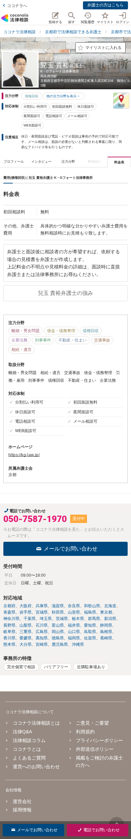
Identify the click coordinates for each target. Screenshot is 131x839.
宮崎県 (42, 644)
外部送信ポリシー (95, 749)
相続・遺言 (21, 349)
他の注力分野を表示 (61, 96)
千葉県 (30, 618)
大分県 (25, 644)
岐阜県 (9, 631)
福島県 (90, 612)
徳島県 (58, 638)
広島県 (42, 631)
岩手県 (25, 612)
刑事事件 (43, 340)
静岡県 (106, 625)
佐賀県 (90, 638)
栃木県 (78, 618)
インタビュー (41, 161)
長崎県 (106, 638)
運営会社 (22, 801)
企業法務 (19, 340)
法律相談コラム (29, 740)
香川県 (9, 638)
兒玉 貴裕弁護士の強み (65, 293)
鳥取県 (90, 631)
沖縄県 (78, 644)
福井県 (74, 625)
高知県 (42, 638)
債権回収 (31, 96)
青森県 (9, 612)
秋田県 (58, 612)
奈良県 (74, 606)
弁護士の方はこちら (105, 5)
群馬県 (94, 618)
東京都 (106, 612)
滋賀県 (58, 606)
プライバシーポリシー (99, 740)
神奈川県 (11, 618)
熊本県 (9, 644)
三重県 (25, 631)
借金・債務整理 (61, 330)
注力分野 (68, 161)
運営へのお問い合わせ (36, 766)
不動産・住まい (72, 340)
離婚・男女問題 (25, 330)
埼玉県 (46, 618)
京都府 (9, 606)
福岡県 (74, 638)
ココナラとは (27, 749)
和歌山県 (92, 606)
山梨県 (25, 625)
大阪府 (25, 606)
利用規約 (85, 731)
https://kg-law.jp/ (24, 455)
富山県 (58, 625)
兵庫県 (42, 606)
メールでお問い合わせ (70, 549)
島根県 (106, 631)
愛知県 (90, 625)
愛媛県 (25, 638)
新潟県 (110, 618)
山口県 (74, 631)
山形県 (74, 612)
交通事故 (102, 340)
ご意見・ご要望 (92, 723)
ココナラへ (17, 5)
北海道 (110, 606)
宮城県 (42, 612)
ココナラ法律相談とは (36, 723)
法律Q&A (22, 731)
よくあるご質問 (29, 758)
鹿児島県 (60, 644)
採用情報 (22, 809)
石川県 (42, 625)
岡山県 (58, 631)
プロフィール (14, 161)
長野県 (9, 625)
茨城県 (62, 618)
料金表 (119, 162)
